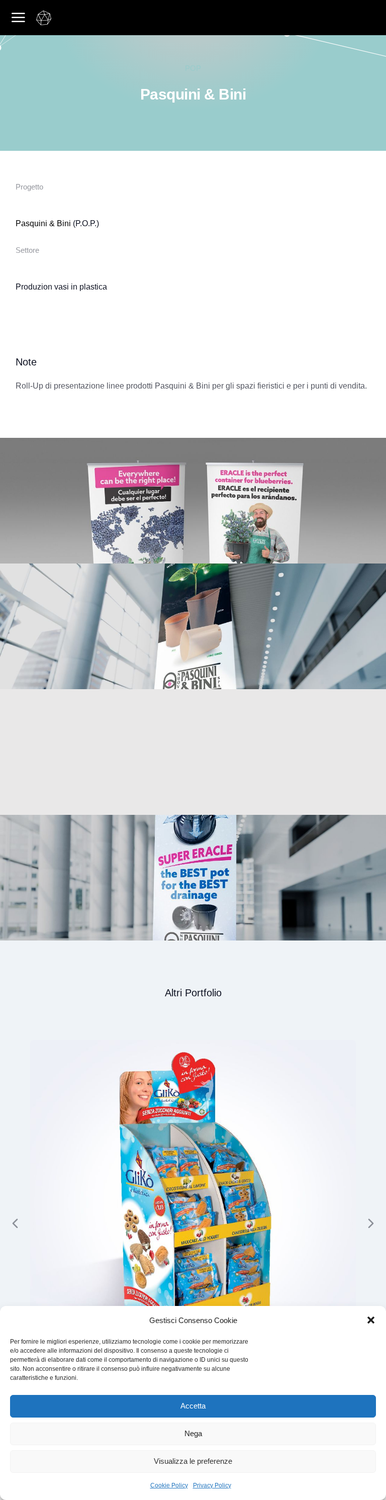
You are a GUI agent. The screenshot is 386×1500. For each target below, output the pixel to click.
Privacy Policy (212, 1485)
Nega (193, 1433)
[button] (371, 1320)
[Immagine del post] (193, 1203)
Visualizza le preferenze (193, 1461)
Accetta (193, 1405)
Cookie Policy (169, 1485)
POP (193, 68)
